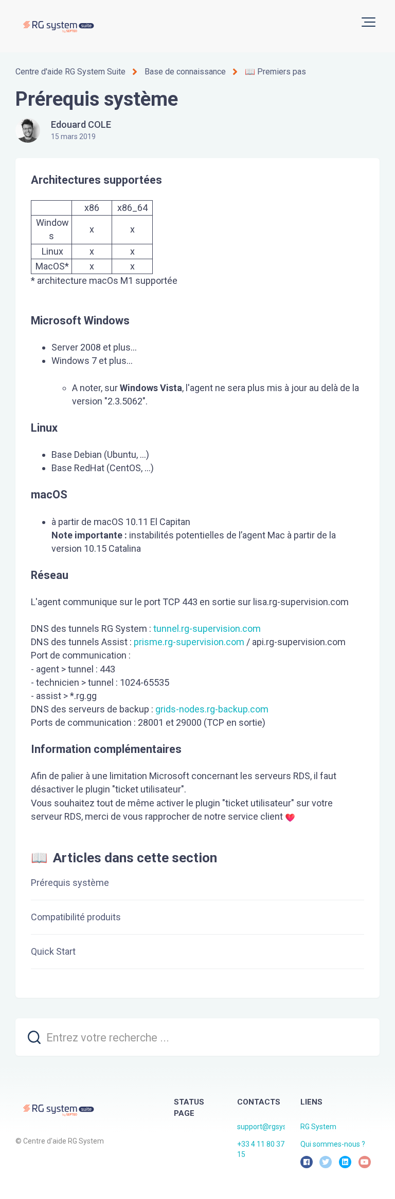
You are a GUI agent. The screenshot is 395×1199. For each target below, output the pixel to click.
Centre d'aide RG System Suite (70, 71)
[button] (368, 22)
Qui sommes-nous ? (332, 1144)
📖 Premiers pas (275, 71)
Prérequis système (70, 882)
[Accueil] (57, 26)
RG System (318, 1127)
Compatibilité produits (76, 917)
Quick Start (53, 951)
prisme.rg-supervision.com (189, 641)
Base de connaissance (185, 71)
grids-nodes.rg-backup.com (211, 709)
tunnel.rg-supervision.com (207, 628)
